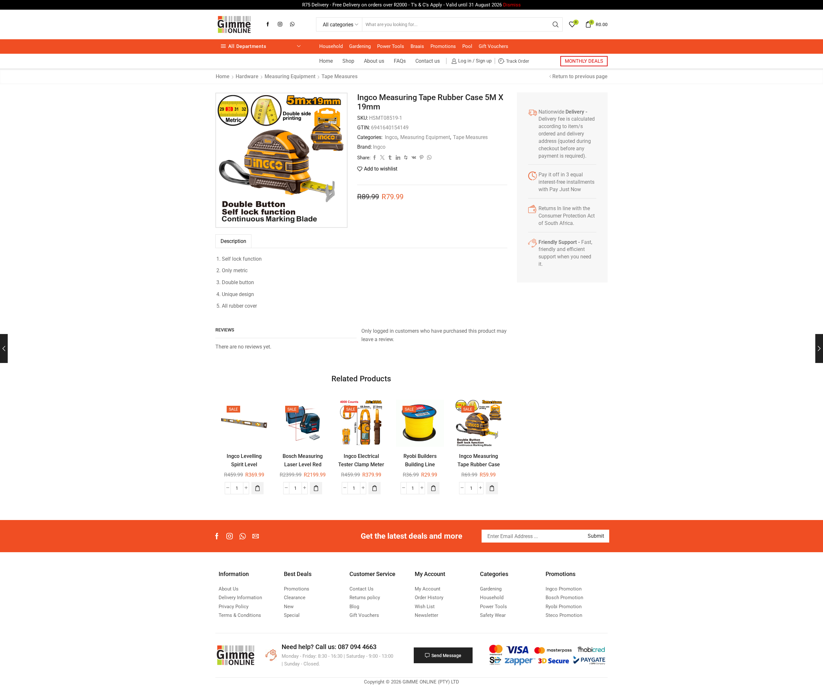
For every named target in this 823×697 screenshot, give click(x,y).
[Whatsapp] (292, 24)
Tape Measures (339, 76)
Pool (467, 46)
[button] (257, 488)
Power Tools (390, 46)
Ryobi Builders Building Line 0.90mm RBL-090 (420, 464)
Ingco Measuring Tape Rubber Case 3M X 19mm (478, 464)
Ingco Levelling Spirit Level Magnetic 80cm (244, 464)
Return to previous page (580, 76)
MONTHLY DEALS (584, 61)
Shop (348, 61)
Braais (417, 46)
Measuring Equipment (290, 76)
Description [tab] (233, 241)
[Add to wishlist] (258, 409)
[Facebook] (268, 24)
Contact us (427, 61)
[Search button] (555, 24)
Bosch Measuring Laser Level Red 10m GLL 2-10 (303, 464)
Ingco (391, 137)
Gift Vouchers (493, 46)
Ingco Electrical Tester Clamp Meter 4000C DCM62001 (361, 464)
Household (331, 46)
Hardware (247, 76)
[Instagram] (280, 24)
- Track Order (516, 61)
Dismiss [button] (512, 5)
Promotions (443, 46)
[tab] (233, 241)
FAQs (400, 61)
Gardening (360, 46)
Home (326, 61)
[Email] (255, 536)
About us (374, 61)
